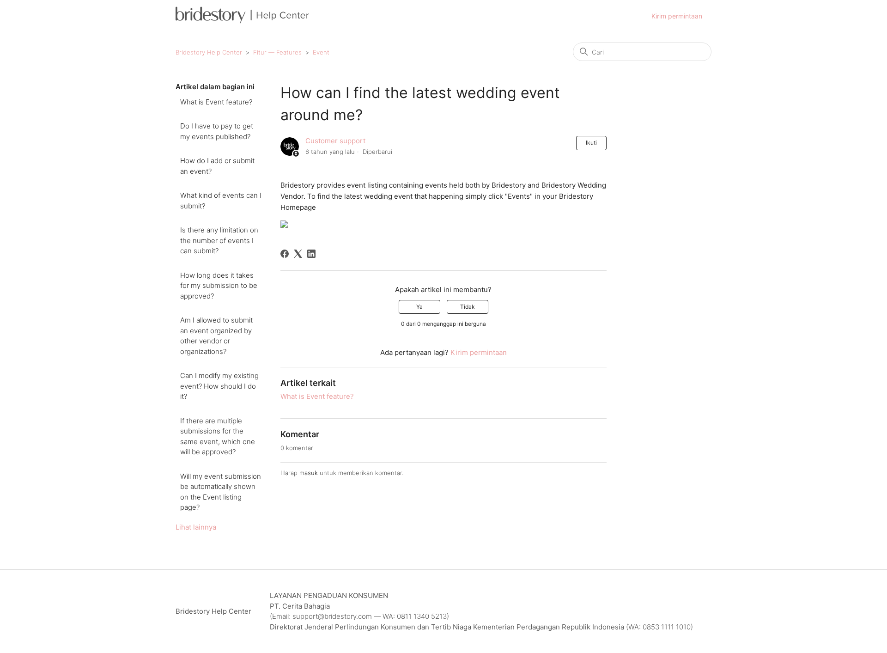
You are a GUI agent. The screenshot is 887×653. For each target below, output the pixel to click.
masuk (308, 472)
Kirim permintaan (676, 16)
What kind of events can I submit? (220, 200)
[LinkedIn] (311, 254)
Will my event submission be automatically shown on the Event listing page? (220, 492)
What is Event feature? (216, 102)
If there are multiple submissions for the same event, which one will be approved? (217, 436)
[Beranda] (242, 21)
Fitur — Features (277, 52)
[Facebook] (284, 254)
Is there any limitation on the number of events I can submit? (219, 240)
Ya (419, 306)
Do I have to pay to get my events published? (216, 131)
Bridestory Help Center (209, 52)
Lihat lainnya (196, 527)
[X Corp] (298, 254)
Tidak (467, 306)
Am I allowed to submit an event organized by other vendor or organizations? (216, 336)
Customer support (335, 140)
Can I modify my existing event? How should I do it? (219, 386)
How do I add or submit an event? (217, 166)
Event (321, 52)
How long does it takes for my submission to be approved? (218, 285)
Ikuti (591, 142)
